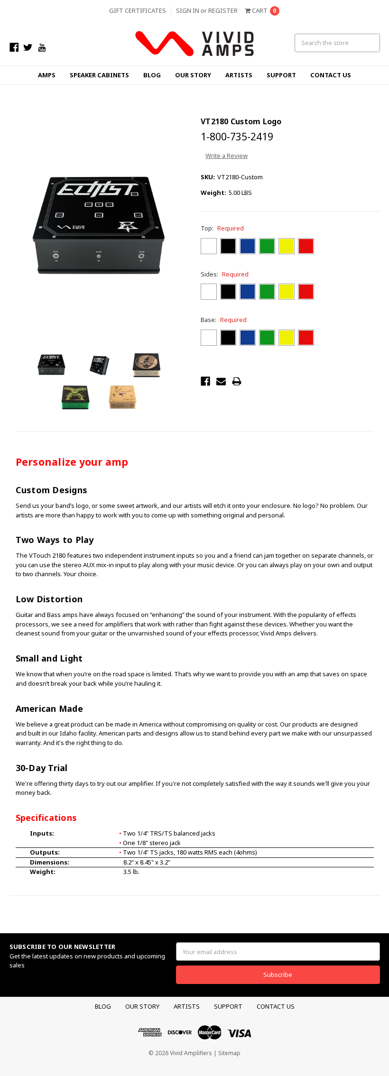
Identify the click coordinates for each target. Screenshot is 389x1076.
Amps (47, 75)
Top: (222, 228)
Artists (238, 75)
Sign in (187, 10)
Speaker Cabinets (99, 75)
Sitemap (229, 1053)
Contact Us (330, 75)
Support (281, 75)
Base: (224, 319)
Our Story (193, 75)
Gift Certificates (137, 10)
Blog (152, 75)
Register (223, 10)
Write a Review (226, 155)
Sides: (225, 274)
